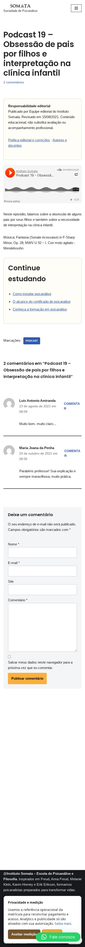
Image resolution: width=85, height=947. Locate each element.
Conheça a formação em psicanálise (40, 309)
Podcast (32, 340)
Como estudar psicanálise (32, 294)
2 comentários (13, 82)
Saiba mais (63, 923)
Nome (13, 544)
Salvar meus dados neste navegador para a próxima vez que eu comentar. (40, 665)
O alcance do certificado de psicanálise (41, 301)
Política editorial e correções (29, 140)
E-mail (14, 563)
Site (11, 581)
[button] (58, 937)
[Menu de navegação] (76, 8)
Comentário (17, 600)
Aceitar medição (24, 934)
